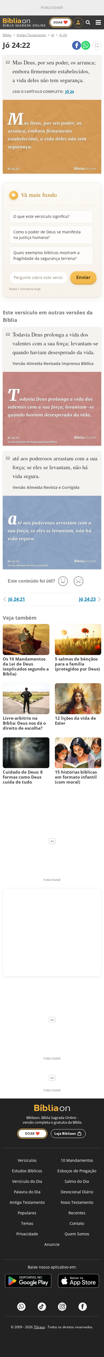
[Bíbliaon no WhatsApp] (21, 1307)
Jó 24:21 (16, 599)
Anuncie (52, 1244)
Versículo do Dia (27, 1181)
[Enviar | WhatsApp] (85, 45)
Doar (61, 22)
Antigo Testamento (27, 1202)
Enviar (83, 277)
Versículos (27, 1160)
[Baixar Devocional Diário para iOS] (78, 1281)
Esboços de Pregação (76, 1170)
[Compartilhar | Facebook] (76, 45)
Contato (77, 1223)
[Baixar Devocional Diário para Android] (28, 1281)
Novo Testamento (77, 1202)
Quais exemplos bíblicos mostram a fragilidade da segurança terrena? (46, 255)
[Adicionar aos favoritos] (96, 45)
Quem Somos (77, 1233)
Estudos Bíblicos (27, 1170)
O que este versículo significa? (41, 216)
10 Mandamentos (77, 1160)
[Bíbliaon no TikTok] (42, 1307)
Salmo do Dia (77, 1181)
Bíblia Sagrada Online (24, 25)
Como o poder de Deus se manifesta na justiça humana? (47, 234)
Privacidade (27, 1233)
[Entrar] (78, 22)
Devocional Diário (77, 1191)
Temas (27, 1223)
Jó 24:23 (87, 599)
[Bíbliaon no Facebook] (82, 1307)
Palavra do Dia (27, 1191)
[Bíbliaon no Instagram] (62, 1307)
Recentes (77, 1212)
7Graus (39, 1327)
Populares (27, 1212)
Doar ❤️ (32, 1133)
